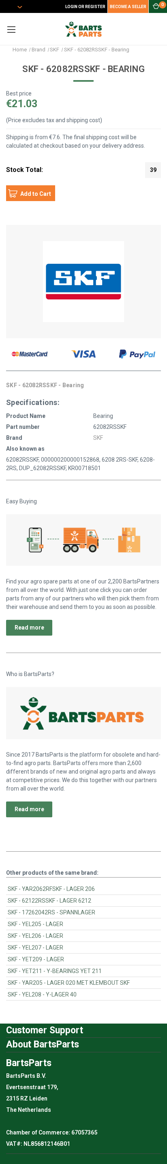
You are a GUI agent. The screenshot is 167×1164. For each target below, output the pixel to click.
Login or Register (85, 6)
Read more (29, 627)
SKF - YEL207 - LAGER (35, 947)
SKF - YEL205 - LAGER (35, 924)
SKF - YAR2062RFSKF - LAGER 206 (51, 889)
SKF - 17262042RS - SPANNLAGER (51, 912)
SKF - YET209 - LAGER (36, 959)
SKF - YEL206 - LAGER (35, 936)
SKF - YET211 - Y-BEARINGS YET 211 (55, 971)
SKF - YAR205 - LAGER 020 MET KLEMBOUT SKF (69, 983)
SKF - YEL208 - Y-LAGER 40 (42, 994)
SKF (98, 438)
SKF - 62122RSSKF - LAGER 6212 (49, 900)
